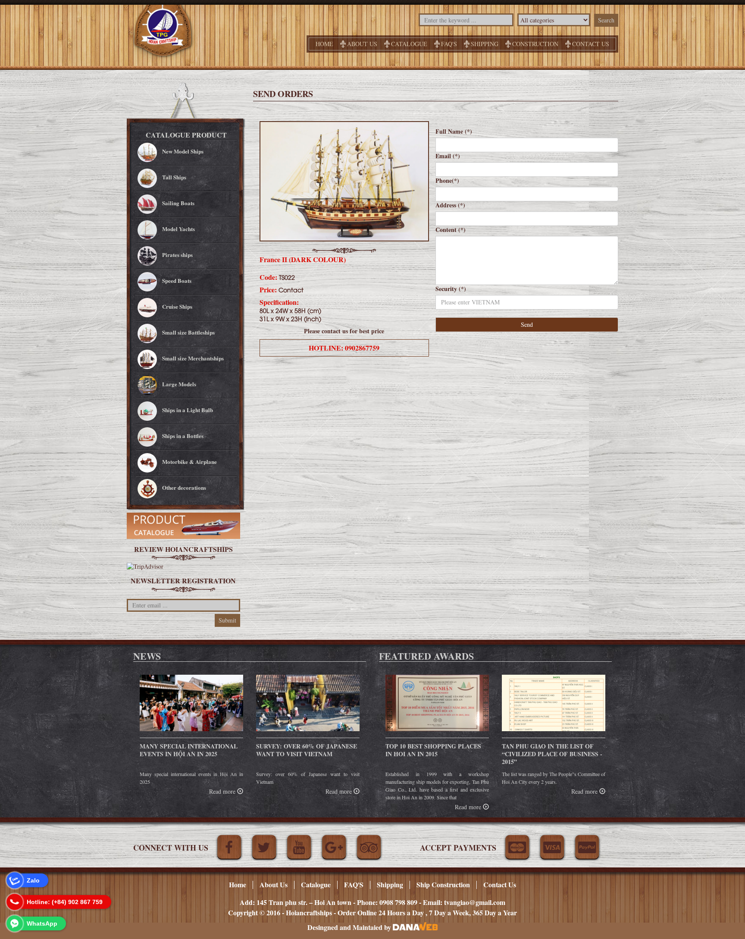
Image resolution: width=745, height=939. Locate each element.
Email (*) (447, 156)
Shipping (484, 44)
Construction (535, 44)
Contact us (590, 44)
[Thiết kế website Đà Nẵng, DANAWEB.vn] (415, 927)
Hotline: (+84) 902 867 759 (65, 901)
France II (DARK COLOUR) (303, 259)
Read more (223, 791)
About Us (362, 44)
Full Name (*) (453, 131)
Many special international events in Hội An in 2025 (189, 750)
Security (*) (450, 289)
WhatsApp (42, 923)
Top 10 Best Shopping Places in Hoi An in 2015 (433, 750)
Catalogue (409, 44)
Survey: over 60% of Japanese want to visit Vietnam (306, 750)
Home (324, 44)
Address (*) (450, 205)
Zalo (33, 880)
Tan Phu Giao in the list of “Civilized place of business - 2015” (552, 754)
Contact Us (499, 884)
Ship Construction (443, 884)
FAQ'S (449, 44)
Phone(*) (447, 181)
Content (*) (450, 230)
